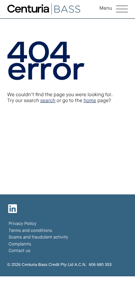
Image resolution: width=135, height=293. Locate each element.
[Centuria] (44, 9)
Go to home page (38, 141)
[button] (113, 9)
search (47, 101)
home (89, 101)
